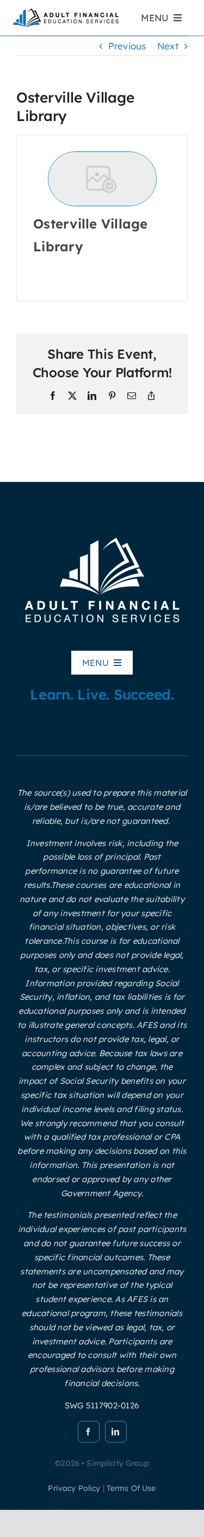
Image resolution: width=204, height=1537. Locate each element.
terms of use (131, 1488)
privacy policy (74, 1488)
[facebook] (89, 1432)
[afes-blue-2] (65, 11)
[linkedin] (116, 1432)
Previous (127, 46)
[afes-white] (102, 536)
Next (167, 46)
